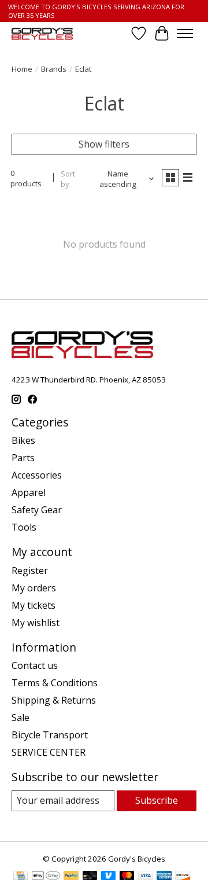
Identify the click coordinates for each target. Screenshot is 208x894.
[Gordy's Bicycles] (42, 34)
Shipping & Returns (54, 700)
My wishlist (36, 622)
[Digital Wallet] (46, 876)
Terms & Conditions (55, 682)
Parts (23, 457)
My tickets (33, 605)
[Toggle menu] (184, 33)
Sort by (68, 178)
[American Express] (164, 876)
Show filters (104, 144)
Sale (20, 717)
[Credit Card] (20, 876)
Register (30, 570)
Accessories (37, 475)
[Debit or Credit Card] (90, 876)
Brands (53, 69)
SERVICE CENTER (49, 752)
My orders (34, 588)
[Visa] (145, 876)
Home (22, 69)
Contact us (35, 665)
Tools (24, 527)
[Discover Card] (182, 876)
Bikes (23, 440)
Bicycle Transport (50, 735)
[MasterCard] (127, 876)
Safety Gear (37, 509)
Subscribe (156, 800)
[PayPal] (71, 876)
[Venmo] (108, 876)
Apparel (29, 492)
